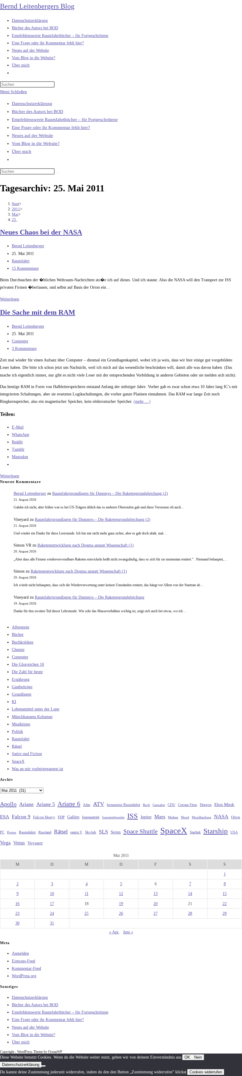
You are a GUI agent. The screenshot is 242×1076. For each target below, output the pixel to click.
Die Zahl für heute (27, 672)
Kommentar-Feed (26, 968)
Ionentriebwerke (113, 817)
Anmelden (20, 953)
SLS (103, 832)
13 (155, 893)
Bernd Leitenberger (28, 246)
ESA (4, 817)
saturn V (76, 832)
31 (52, 923)
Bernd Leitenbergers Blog (37, 6)
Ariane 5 (45, 804)
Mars (159, 817)
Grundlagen (21, 694)
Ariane (26, 804)
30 (17, 923)
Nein (198, 1057)
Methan (173, 817)
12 (121, 893)
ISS (132, 816)
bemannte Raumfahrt (123, 805)
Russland (44, 832)
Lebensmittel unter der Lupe (35, 709)
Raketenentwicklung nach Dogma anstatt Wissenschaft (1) (85, 545)
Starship (215, 831)
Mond (185, 817)
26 (121, 913)
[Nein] (43, 1066)
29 (225, 913)
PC (2, 832)
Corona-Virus (187, 805)
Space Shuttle (140, 831)
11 (87, 893)
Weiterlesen (9, 299)
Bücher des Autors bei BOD (37, 111)
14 (190, 893)
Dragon (206, 804)
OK (187, 1057)
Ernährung (21, 679)
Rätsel (17, 746)
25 (86, 913)
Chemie (18, 649)
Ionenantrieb (90, 817)
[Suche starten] (58, 172)
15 (225, 893)
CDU (171, 805)
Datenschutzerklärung (32, 103)
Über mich (21, 151)
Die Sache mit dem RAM (37, 312)
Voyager (35, 843)
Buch (146, 805)
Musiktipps (21, 724)
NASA (221, 817)
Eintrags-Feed (23, 961)
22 (225, 903)
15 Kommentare (25, 268)
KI (14, 701)
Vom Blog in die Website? (36, 143)
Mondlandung (201, 817)
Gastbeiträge (22, 687)
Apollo (8, 804)
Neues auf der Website (32, 135)
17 (52, 903)
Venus (19, 843)
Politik (17, 731)
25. (14, 219)
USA (234, 832)
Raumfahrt (21, 261)
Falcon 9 (21, 817)
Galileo (73, 817)
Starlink (195, 832)
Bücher (18, 634)
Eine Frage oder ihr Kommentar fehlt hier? (51, 127)
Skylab (90, 832)
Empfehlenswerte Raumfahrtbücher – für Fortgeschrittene (65, 119)
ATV (98, 804)
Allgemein (20, 627)
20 (155, 903)
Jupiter (146, 817)
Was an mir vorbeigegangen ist (37, 769)
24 (52, 913)
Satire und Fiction (27, 754)
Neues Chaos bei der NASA (41, 232)
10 (52, 893)
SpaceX (18, 761)
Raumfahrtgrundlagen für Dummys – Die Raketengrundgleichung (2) (110, 493)
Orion (235, 817)
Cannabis (159, 805)
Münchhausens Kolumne (32, 717)
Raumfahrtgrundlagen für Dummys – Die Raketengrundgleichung (89, 597)
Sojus (116, 832)
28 (190, 913)
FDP (61, 817)
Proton (11, 832)
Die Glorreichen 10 (28, 664)
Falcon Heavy (44, 817)
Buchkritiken (22, 642)
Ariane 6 (69, 803)
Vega (5, 843)
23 (17, 913)
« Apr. (114, 932)
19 (121, 903)
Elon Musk (224, 804)
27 (155, 913)
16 (17, 903)
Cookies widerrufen (205, 1072)
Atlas (86, 805)
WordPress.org (24, 976)
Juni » (128, 932)
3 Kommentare (24, 348)
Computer (20, 341)
